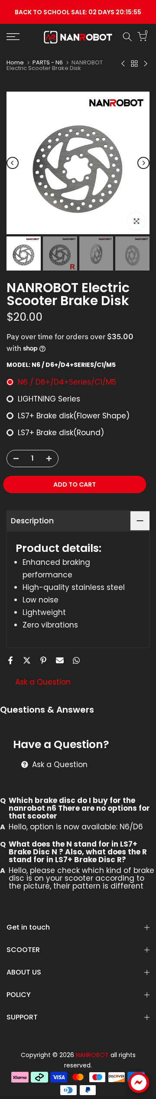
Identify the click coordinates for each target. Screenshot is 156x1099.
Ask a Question (43, 682)
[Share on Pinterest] (43, 660)
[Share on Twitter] (27, 660)
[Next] (143, 163)
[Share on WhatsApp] (76, 660)
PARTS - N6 (47, 62)
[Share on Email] (60, 660)
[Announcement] (78, 12)
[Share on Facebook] (10, 660)
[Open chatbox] (138, 1082)
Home (15, 62)
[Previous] (12, 163)
